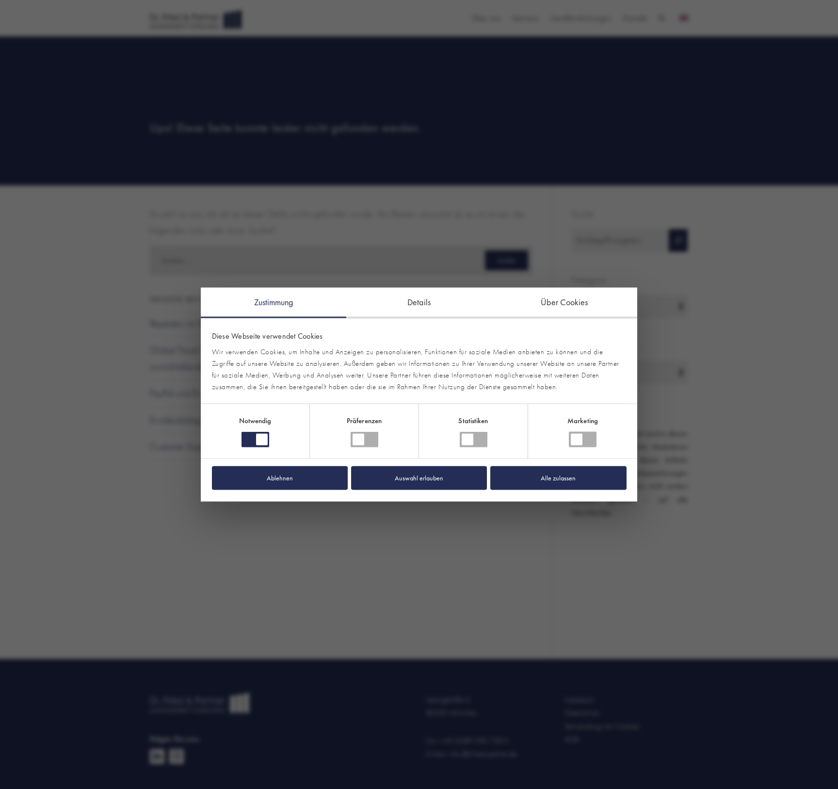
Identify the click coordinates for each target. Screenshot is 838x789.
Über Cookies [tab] (564, 302)
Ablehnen (280, 477)
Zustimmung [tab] (273, 302)
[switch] (364, 439)
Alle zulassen (558, 477)
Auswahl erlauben (419, 477)
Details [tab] (419, 302)
